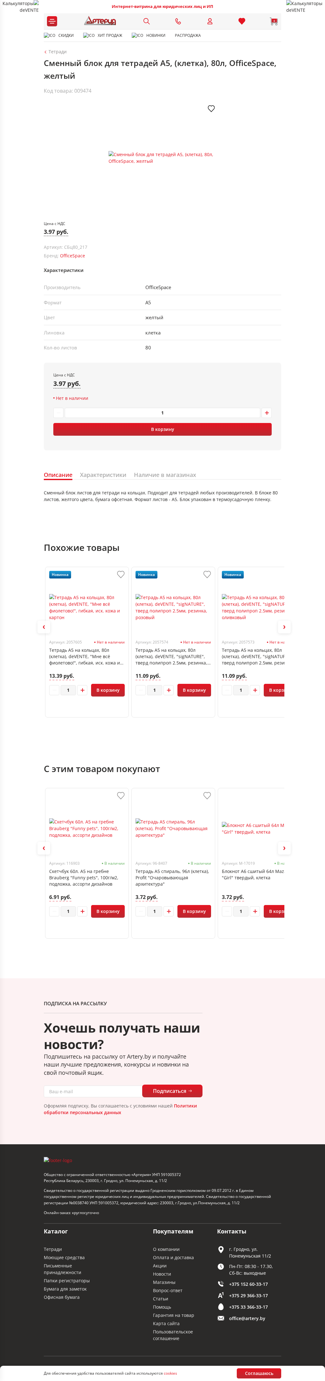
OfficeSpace (72, 256)
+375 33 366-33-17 (248, 1307)
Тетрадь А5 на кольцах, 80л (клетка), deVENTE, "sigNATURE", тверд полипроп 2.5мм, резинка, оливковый (258, 656)
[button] (43, 627)
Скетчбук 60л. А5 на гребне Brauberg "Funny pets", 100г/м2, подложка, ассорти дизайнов (83, 877)
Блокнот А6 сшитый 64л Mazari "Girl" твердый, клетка (256, 874)
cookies (170, 1373)
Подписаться (169, 1090)
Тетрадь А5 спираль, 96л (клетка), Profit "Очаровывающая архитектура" (172, 877)
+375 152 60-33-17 (248, 1284)
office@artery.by (247, 1318)
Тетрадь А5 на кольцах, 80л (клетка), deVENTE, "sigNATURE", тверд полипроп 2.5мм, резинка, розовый (171, 656)
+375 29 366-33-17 (248, 1295)
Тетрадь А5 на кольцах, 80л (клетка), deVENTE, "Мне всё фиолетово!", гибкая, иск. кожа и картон (84, 656)
